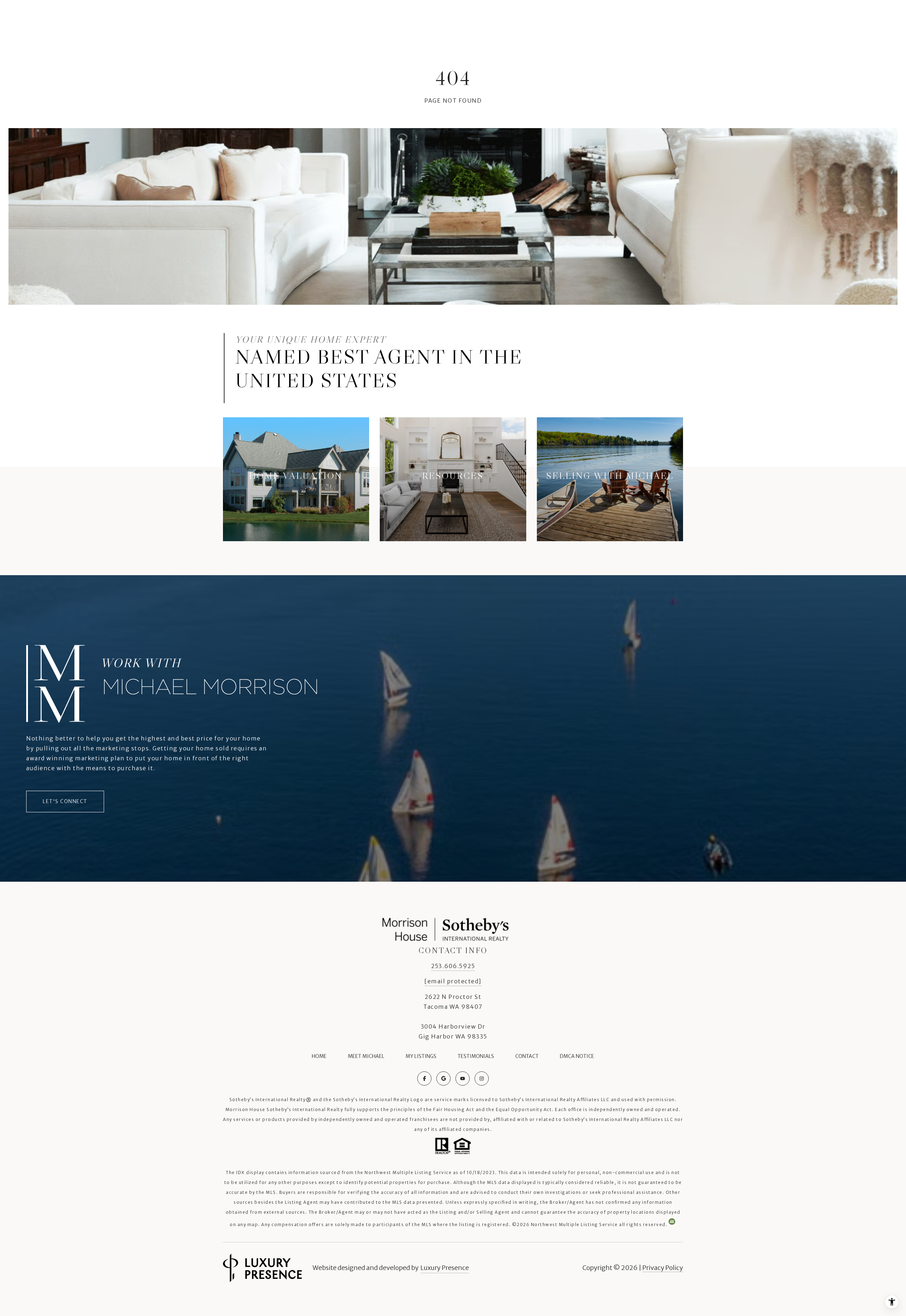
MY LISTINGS (421, 1056)
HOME (319, 1056)
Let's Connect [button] (65, 801)
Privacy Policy (662, 1268)
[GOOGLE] (443, 1078)
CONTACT (527, 1056)
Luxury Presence (444, 1268)
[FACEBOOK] (424, 1078)
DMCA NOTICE (577, 1056)
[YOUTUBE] (462, 1078)
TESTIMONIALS (476, 1056)
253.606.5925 (453, 965)
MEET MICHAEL (366, 1056)
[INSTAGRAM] (482, 1078)
